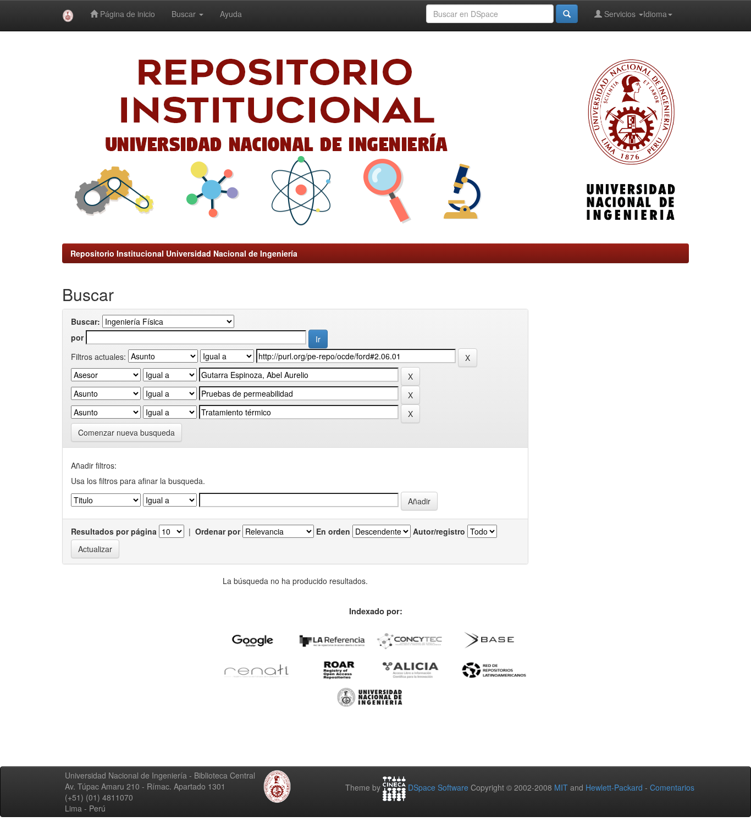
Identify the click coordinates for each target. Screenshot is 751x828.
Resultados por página (114, 531)
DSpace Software (438, 787)
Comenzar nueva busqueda (126, 432)
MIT (561, 787)
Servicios (620, 13)
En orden (333, 531)
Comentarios (672, 787)
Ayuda (231, 13)
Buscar (185, 13)
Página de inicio (126, 13)
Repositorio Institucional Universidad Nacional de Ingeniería (183, 253)
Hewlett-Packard (614, 787)
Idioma (655, 13)
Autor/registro (439, 531)
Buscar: (85, 321)
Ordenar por (217, 531)
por (77, 337)
